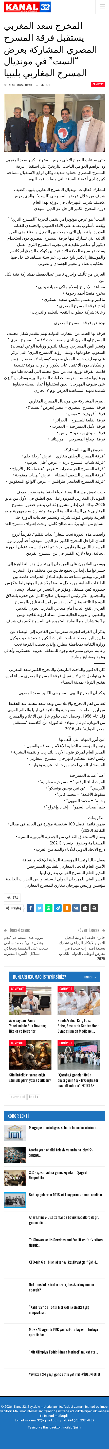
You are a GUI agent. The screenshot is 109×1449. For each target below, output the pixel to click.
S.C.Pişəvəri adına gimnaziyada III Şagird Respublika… (58, 1174)
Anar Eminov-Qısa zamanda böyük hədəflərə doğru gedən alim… (64, 1219)
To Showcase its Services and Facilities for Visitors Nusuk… (66, 1242)
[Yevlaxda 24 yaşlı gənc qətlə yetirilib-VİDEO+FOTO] (15, 1379)
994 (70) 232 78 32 (81, 1420)
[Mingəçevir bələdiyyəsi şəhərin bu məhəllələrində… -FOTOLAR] (15, 1133)
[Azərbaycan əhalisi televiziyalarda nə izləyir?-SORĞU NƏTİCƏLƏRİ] (15, 1155)
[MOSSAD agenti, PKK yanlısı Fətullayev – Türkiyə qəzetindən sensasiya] (15, 1335)
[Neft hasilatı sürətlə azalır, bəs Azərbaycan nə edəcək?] (15, 1290)
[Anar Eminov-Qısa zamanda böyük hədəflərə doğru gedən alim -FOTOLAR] (15, 1222)
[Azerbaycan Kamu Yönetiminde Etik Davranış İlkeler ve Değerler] (30, 1000)
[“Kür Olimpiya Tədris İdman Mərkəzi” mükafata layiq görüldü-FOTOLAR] (15, 1357)
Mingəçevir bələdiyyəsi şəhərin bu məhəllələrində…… (65, 1127)
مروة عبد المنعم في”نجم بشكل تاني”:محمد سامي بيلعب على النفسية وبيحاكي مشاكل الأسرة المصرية (26, 945)
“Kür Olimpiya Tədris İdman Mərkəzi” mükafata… (63, 1352)
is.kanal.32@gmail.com (42, 1420)
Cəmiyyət (98, 84)
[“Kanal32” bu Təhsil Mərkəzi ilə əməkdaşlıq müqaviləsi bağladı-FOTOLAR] (15, 1312)
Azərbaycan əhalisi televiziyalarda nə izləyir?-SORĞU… (61, 1152)
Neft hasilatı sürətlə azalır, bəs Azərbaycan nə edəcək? (61, 1287)
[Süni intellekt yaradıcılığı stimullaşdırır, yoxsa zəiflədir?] (30, 1055)
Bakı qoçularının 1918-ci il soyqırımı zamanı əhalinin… (66, 1194)
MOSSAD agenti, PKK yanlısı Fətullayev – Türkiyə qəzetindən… (63, 1331)
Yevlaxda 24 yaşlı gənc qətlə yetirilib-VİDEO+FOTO (64, 1374)
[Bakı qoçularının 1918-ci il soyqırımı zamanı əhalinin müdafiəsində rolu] (15, 1200)
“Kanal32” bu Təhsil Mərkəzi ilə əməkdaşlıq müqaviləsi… (59, 1309)
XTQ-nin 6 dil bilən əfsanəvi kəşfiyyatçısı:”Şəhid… (63, 1262)
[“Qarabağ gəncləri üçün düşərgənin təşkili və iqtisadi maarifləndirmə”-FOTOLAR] (79, 1055)
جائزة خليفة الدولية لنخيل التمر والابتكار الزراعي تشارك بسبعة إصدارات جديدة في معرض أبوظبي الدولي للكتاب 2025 (82, 947)
